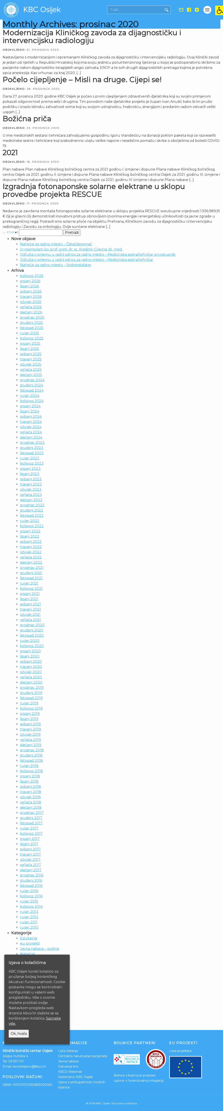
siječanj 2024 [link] (31, 437)
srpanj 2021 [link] (30, 594)
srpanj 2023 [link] (30, 469)
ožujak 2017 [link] (30, 860)
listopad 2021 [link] (31, 578)
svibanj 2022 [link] (31, 542)
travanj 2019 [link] (30, 729)
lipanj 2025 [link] (29, 349)
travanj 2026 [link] (31, 297)
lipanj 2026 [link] (29, 286)
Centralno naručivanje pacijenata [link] (82, 1056)
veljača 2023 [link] (31, 495)
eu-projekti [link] (30, 943)
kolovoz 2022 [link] (32, 526)
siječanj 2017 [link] (30, 870)
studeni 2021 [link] (31, 573)
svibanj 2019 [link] (30, 724)
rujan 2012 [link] (29, 917)
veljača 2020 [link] (31, 677)
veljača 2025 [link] (31, 370)
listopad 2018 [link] (31, 760)
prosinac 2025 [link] (32, 317)
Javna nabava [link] (68, 1061)
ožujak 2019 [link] (30, 734)
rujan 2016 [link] (29, 891)
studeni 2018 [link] (31, 755)
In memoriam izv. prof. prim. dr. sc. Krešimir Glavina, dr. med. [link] (71, 249)
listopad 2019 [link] (31, 698)
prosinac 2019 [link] (32, 687)
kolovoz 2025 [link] (31, 338)
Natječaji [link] (27, 954)
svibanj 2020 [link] (31, 661)
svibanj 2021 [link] (30, 604)
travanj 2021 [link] (30, 609)
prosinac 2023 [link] (32, 442)
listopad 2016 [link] (31, 886)
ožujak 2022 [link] (30, 552)
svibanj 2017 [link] (30, 849)
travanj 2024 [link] (31, 422)
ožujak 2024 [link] (30, 427)
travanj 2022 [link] (31, 547)
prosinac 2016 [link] (31, 875)
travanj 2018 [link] (30, 792)
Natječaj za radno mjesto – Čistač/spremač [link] (56, 244)
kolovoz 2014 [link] (31, 906)
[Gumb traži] (167, 10)
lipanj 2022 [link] (29, 536)
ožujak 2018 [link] (30, 797)
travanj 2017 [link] (30, 854)
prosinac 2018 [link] (32, 750)
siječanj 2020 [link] (31, 682)
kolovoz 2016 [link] (31, 896)
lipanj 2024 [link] (29, 411)
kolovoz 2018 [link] (31, 771)
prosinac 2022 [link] (32, 505)
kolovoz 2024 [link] (32, 401)
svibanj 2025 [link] (30, 354)
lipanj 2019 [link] (29, 719)
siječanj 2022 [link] (31, 562)
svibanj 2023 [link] (31, 479)
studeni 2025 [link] (31, 323)
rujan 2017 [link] (29, 828)
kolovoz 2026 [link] (31, 276)
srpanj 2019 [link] (30, 714)
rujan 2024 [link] (29, 396)
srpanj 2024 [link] (30, 406)
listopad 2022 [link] (32, 515)
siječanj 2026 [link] (31, 312)
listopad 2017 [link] (31, 823)
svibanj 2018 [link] (30, 787)
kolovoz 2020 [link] (32, 646)
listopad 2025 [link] (31, 328)
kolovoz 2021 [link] (31, 588)
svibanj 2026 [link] (30, 291)
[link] (219, 10)
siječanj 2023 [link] (31, 500)
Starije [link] (11, 232)
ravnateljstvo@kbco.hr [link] (29, 1066)
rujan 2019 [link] (29, 703)
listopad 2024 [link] (32, 390)
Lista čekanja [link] (68, 1051)
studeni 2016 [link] (31, 880)
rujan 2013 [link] (29, 912)
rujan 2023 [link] (29, 458)
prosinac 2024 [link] (32, 380)
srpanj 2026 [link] (30, 281)
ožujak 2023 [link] (30, 489)
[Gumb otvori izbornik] (207, 10)
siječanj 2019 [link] (30, 745)
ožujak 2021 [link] (30, 615)
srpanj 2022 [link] (30, 531)
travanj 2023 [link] (31, 484)
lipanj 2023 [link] (29, 474)
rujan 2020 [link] (29, 641)
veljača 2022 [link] (31, 557)
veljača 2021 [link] (30, 620)
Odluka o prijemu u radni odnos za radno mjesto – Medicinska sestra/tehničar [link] (86, 260)
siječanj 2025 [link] (31, 375)
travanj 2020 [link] (31, 667)
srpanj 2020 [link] (30, 651)
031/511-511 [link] (16, 1061)
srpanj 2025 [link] (30, 343)
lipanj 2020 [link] (29, 656)
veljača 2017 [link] (30, 865)
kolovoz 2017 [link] (31, 833)
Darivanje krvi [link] (68, 1066)
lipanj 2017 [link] (29, 844)
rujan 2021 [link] (29, 583)
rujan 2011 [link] (28, 922)
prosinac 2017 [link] (32, 813)
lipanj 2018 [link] (29, 781)
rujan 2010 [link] (29, 927)
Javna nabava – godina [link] (39, 949)
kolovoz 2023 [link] (32, 463)
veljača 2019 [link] (30, 740)
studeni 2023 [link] (31, 448)
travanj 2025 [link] (31, 359)
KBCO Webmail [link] (70, 1072)
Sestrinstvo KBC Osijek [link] (75, 1077)
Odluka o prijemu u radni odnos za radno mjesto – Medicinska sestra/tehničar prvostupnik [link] (98, 254)
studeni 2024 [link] (31, 385)
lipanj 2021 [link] (29, 599)
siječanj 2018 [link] (31, 807)
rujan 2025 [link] (29, 333)
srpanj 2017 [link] (30, 839)
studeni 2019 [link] (31, 693)
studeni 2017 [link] (31, 818)
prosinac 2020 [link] (32, 625)
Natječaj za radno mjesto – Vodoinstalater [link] (55, 265)
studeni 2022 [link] (31, 510)
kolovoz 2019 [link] (31, 708)
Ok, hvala (19, 1034)
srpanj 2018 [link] (30, 776)
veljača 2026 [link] (31, 307)
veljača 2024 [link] (31, 432)
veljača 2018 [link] (30, 802)
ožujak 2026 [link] (30, 302)
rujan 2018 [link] (29, 766)
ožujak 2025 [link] (30, 364)
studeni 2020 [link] (31, 630)
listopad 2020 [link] (32, 635)
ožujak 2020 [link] (31, 672)
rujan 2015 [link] (29, 901)
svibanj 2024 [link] (31, 416)
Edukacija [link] (28, 938)
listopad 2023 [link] (32, 453)
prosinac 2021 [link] (32, 568)
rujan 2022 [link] (29, 521)
